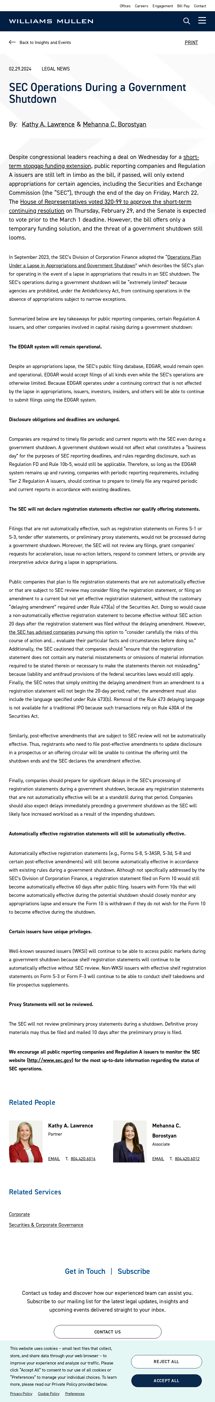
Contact (200, 5)
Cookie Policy (48, 1393)
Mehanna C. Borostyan (115, 124)
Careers (141, 5)
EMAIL (54, 1158)
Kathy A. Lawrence (48, 124)
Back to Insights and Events (45, 42)
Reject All (166, 1361)
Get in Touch (85, 1271)
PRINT (191, 42)
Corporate (19, 1214)
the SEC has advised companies (42, 632)
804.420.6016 (83, 1158)
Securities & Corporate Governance (46, 1225)
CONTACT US (107, 1332)
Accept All (166, 1380)
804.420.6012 (187, 1158)
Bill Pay (183, 5)
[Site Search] (186, 21)
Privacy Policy (21, 1393)
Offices (125, 5)
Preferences (75, 1393)
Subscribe (134, 1271)
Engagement (163, 5)
